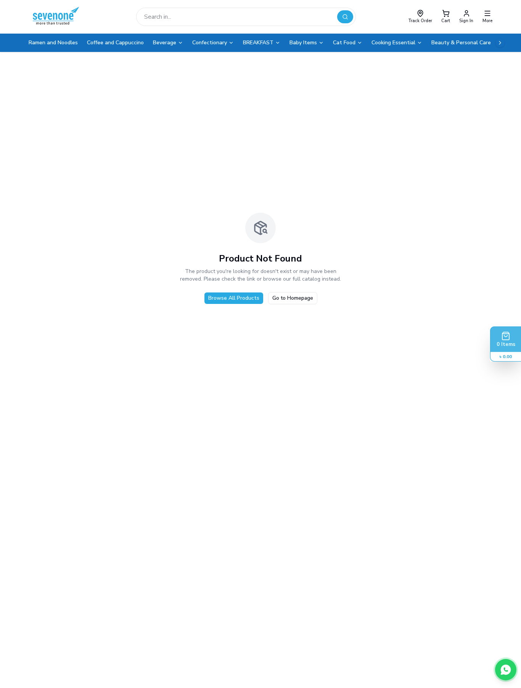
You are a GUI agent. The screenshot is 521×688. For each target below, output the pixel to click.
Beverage (164, 42)
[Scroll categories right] (500, 42)
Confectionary (209, 42)
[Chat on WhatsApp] (505, 669)
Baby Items (303, 42)
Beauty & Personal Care (461, 42)
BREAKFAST (258, 42)
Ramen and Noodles (53, 42)
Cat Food (344, 42)
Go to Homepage (292, 298)
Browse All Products (233, 298)
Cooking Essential (393, 42)
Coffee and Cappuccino (115, 42)
